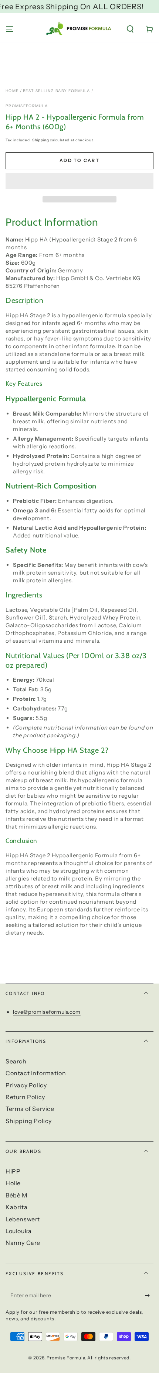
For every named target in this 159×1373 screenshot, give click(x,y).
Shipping (40, 140)
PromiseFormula (27, 105)
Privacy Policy (26, 1085)
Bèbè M (17, 1195)
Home (12, 90)
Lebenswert (23, 1219)
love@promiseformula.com (47, 1012)
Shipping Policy (29, 1121)
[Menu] (9, 29)
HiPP (13, 1171)
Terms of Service (30, 1108)
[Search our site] (130, 29)
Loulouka (19, 1231)
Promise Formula (66, 1357)
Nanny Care (23, 1242)
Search (16, 1061)
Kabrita (16, 1207)
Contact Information (36, 1073)
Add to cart (79, 160)
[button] (79, 181)
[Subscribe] (149, 1296)
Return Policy (25, 1097)
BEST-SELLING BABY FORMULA (56, 90)
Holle (13, 1183)
